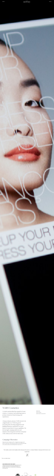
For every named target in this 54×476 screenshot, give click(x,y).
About (50, 1)
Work (3, 1)
